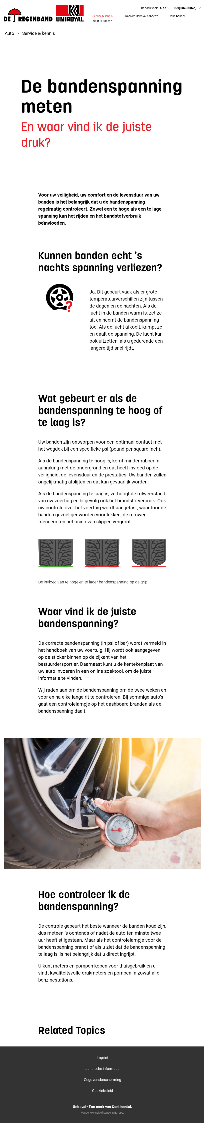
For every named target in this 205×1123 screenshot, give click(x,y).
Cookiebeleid (102, 1091)
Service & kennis (102, 16)
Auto (163, 8)
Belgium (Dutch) (185, 8)
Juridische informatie (102, 1068)
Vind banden (178, 16)
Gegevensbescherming (102, 1080)
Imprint (102, 1057)
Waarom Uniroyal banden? (141, 16)
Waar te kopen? (102, 20)
